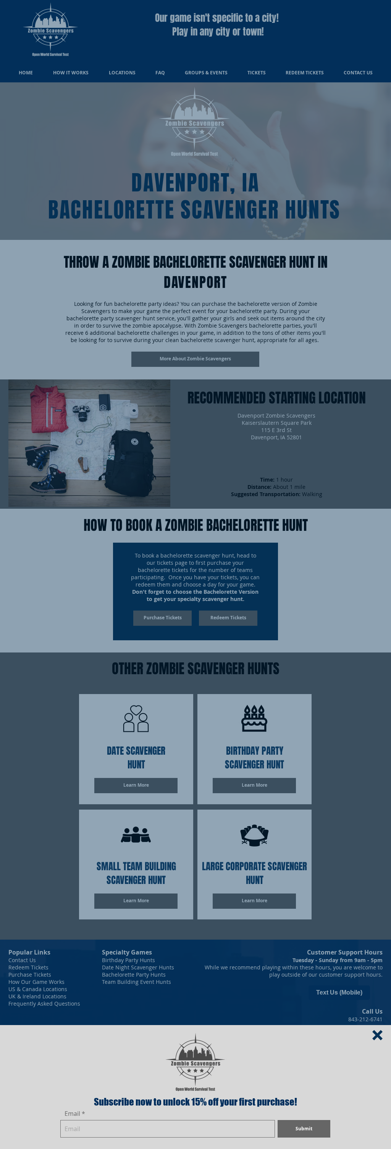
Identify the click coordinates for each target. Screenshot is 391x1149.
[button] (377, 1035)
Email (72, 1113)
